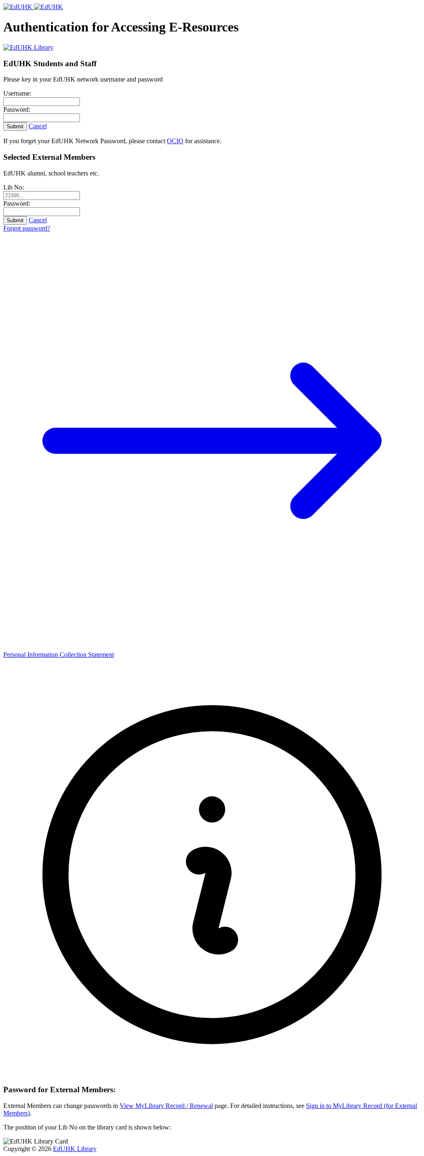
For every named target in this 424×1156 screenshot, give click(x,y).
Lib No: (13, 187)
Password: (16, 109)
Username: (17, 93)
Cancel (38, 126)
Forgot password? (26, 228)
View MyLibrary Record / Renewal (166, 1105)
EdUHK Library (74, 1148)
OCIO (175, 140)
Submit (15, 126)
